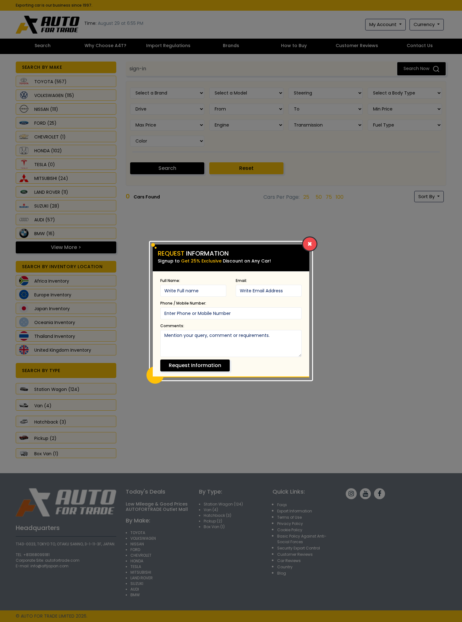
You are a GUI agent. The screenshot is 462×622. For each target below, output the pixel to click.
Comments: (172, 325)
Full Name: (170, 280)
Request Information (195, 365)
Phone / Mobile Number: (183, 303)
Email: (241, 280)
